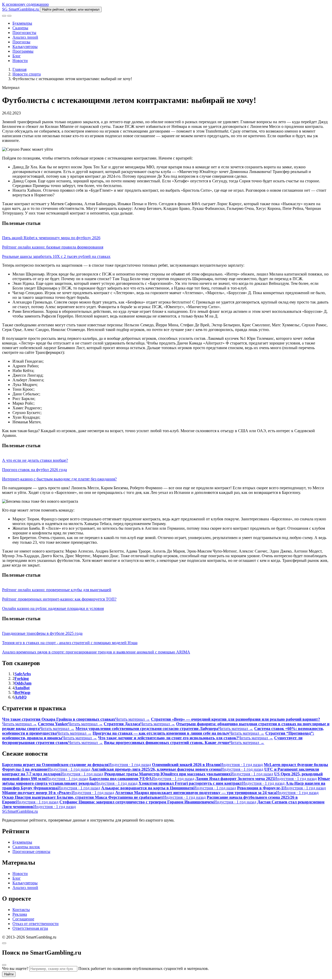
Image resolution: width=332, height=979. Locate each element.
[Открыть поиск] (4, 16)
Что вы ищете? (15, 968)
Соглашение (23, 919)
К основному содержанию (25, 4)
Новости (20, 60)
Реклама (19, 914)
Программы (22, 51)
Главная (19, 69)
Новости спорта (26, 74)
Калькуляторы (25, 46)
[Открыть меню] (9, 16)
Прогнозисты (24, 32)
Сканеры (20, 28)
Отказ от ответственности (35, 923)
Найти (8, 974)
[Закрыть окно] (4, 943)
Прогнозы (21, 42)
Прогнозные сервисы (31, 851)
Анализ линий (25, 37)
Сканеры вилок (26, 847)
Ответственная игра (30, 928)
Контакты (21, 909)
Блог (16, 56)
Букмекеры (22, 23)
